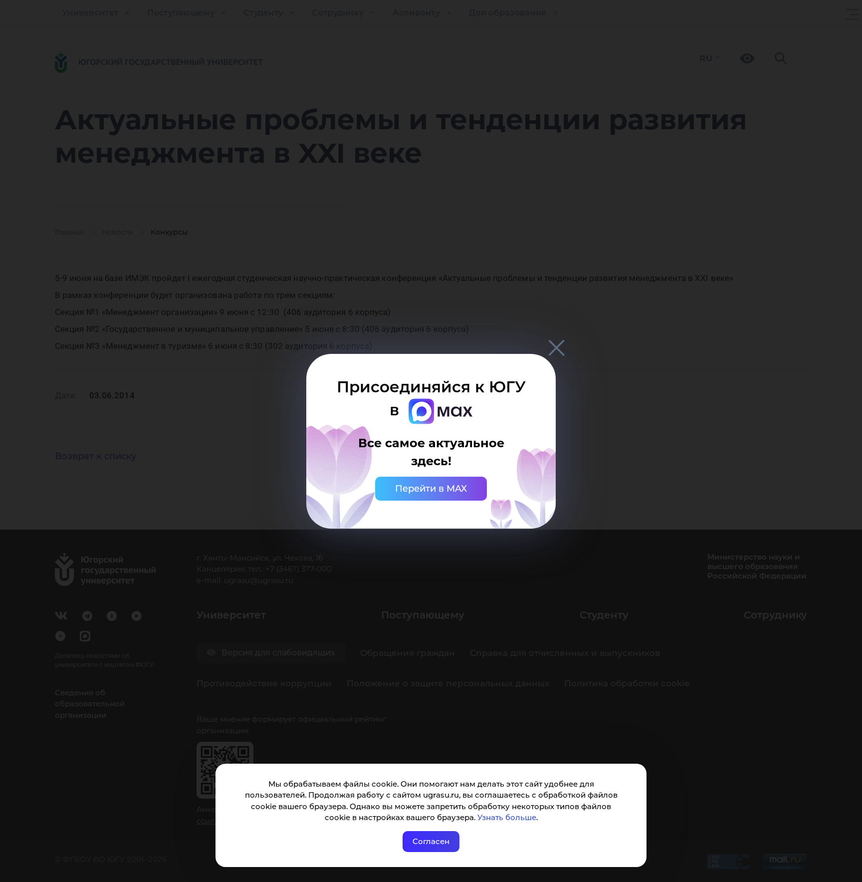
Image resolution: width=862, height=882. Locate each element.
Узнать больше (506, 817)
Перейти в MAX (431, 488)
